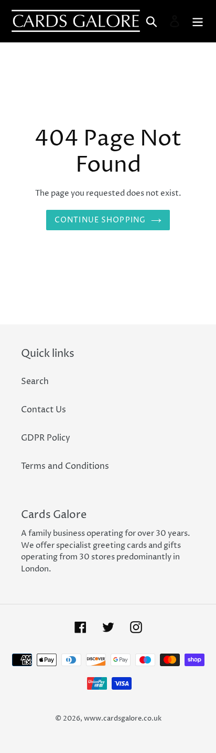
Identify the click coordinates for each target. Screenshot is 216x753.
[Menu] (197, 20)
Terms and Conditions (65, 466)
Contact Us (43, 409)
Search (35, 381)
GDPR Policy (45, 438)
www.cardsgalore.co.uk (122, 718)
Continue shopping (100, 220)
